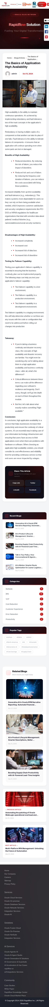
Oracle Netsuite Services (14, 908)
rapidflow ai (8, 969)
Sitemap (7, 881)
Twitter (32, 483)
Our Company (10, 874)
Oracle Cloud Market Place (15, 996)
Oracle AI (8, 914)
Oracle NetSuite (10, 935)
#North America (12, 642)
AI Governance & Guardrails (15, 962)
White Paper (9, 989)
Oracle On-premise (12, 901)
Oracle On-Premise (12, 931)
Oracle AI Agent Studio (13, 955)
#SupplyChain (26, 652)
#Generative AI (11, 647)
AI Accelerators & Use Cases (15, 965)
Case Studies (9, 985)
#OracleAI (32, 642)
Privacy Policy (9, 884)
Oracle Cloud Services (13, 897)
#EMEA (19, 637)
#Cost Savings (11, 652)
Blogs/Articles (19, 58)
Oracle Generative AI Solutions (16, 958)
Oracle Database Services (14, 904)
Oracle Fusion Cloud (12, 928)
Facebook (32, 490)
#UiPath (9, 637)
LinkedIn (16, 490)
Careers (7, 877)
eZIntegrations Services (13, 972)
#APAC (28, 637)
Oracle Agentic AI (11, 952)
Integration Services (12, 911)
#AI (23, 642)
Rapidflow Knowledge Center (15, 992)
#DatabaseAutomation (30, 647)
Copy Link (16, 483)
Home (9, 58)
